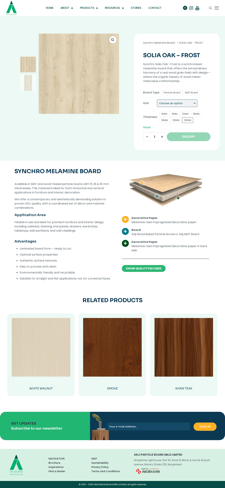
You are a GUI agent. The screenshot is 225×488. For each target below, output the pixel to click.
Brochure (54, 463)
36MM (187, 120)
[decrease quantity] (147, 136)
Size (146, 103)
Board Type (151, 92)
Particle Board (171, 92)
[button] (112, 39)
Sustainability (99, 463)
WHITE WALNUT (41, 388)
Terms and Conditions (105, 471)
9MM (175, 114)
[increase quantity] (162, 136)
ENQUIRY (188, 136)
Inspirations (56, 467)
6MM (164, 114)
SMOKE (112, 388)
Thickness (150, 117)
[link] (148, 471)
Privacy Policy (100, 467)
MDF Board (191, 92)
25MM (175, 120)
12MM (185, 114)
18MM (164, 120)
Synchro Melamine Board (159, 43)
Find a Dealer (57, 471)
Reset (147, 127)
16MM (196, 114)
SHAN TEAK (183, 388)
